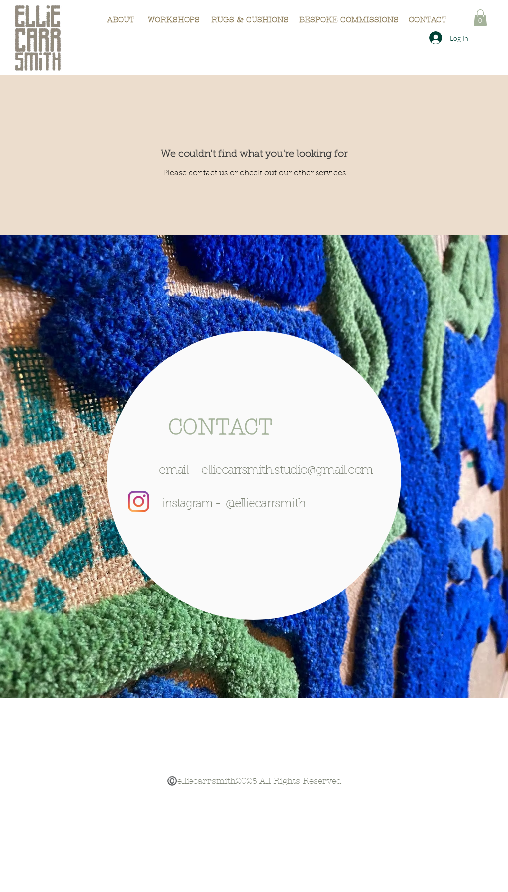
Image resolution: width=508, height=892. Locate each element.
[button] (480, 17)
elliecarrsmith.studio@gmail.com (287, 470)
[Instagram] (138, 501)
